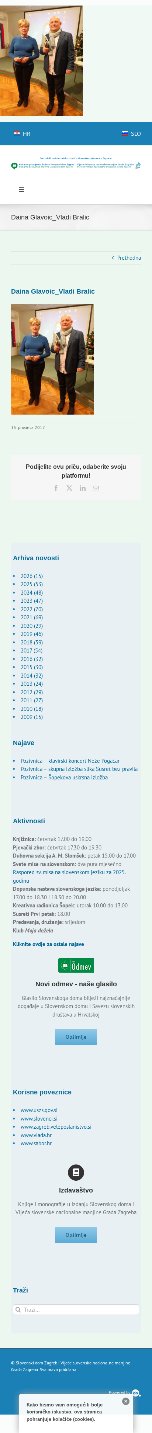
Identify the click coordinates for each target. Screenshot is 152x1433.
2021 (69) (32, 617)
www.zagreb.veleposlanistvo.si (56, 1126)
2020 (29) (32, 625)
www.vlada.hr (36, 1135)
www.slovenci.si (39, 1118)
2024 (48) (32, 592)
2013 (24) (32, 683)
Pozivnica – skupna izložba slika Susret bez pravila (79, 768)
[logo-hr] (76, 159)
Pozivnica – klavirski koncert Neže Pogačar (70, 760)
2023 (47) (32, 600)
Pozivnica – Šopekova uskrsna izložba (64, 777)
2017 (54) (31, 650)
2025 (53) (32, 584)
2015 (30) (32, 667)
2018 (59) (32, 642)
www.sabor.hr (36, 1143)
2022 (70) (32, 609)
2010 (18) (32, 708)
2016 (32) (32, 658)
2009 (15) (32, 716)
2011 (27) (32, 700)
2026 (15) (32, 575)
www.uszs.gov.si (39, 1110)
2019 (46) (32, 633)
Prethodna (129, 257)
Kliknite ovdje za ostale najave (48, 944)
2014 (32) (32, 675)
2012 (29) (32, 692)
